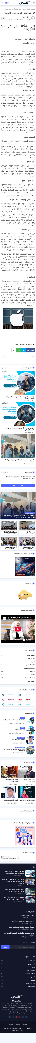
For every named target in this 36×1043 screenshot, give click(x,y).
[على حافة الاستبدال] (30, 730)
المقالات (22, 344)
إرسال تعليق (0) (18, 485)
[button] (2, 3)
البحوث (18, 662)
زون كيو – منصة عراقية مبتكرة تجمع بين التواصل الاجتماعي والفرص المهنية (13, 881)
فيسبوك (29, 350)
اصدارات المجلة (18, 655)
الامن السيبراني (18, 659)
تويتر (23, 350)
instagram (11, 700)
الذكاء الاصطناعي (18, 665)
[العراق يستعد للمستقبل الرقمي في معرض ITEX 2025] (30, 750)
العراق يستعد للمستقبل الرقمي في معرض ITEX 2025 (19, 460)
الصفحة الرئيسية (30, 9)
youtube (28, 700)
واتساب (18, 350)
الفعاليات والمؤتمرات (18, 668)
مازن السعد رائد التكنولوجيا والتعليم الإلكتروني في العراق (19, 934)
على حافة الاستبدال (19, 729)
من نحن (18, 1024)
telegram (10, 704)
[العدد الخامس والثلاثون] (30, 740)
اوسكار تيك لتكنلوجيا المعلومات (13, 1029)
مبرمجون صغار (18, 681)
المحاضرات (18, 671)
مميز (23, 9)
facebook (11, 695)
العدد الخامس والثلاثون (18, 739)
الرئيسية (25, 1024)
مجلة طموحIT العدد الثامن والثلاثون (27, 780)
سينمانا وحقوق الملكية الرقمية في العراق (14, 720)
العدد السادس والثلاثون (27, 800)
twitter (28, 704)
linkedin (28, 695)
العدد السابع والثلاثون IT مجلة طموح (10, 780)
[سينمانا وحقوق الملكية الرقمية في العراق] (30, 720)
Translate (16, 858)
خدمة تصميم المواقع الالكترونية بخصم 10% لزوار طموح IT (14, 890)
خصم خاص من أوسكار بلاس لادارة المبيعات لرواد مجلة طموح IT (14, 899)
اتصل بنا (11, 1024)
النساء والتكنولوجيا (18, 678)
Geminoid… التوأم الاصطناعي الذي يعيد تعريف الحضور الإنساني (19, 429)
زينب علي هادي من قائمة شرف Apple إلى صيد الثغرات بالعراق (19, 397)
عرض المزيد (4, 368)
